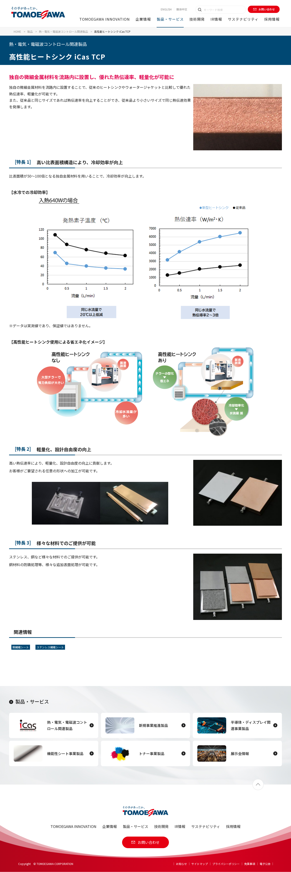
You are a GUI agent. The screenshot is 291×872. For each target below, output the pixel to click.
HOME (17, 31)
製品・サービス (32, 701)
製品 (30, 31)
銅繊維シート (21, 647)
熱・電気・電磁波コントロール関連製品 (63, 31)
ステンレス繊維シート (50, 647)
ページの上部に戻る (258, 784)
